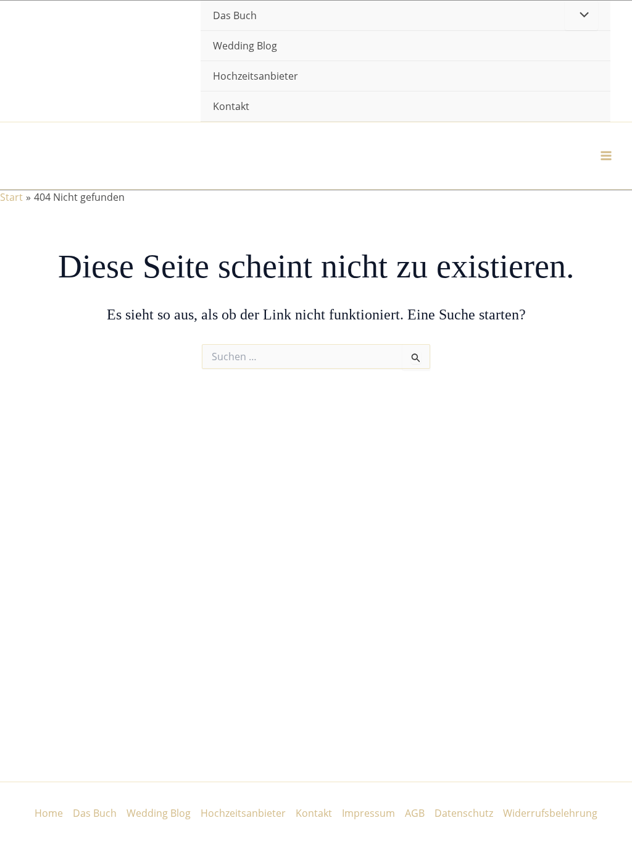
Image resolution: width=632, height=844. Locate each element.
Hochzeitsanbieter (255, 76)
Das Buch (95, 813)
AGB (415, 813)
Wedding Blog (245, 46)
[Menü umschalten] (581, 15)
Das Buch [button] (235, 15)
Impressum (368, 813)
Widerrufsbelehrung (550, 813)
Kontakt (231, 106)
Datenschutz (463, 813)
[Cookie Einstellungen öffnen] (27, 828)
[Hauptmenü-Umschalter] (606, 155)
